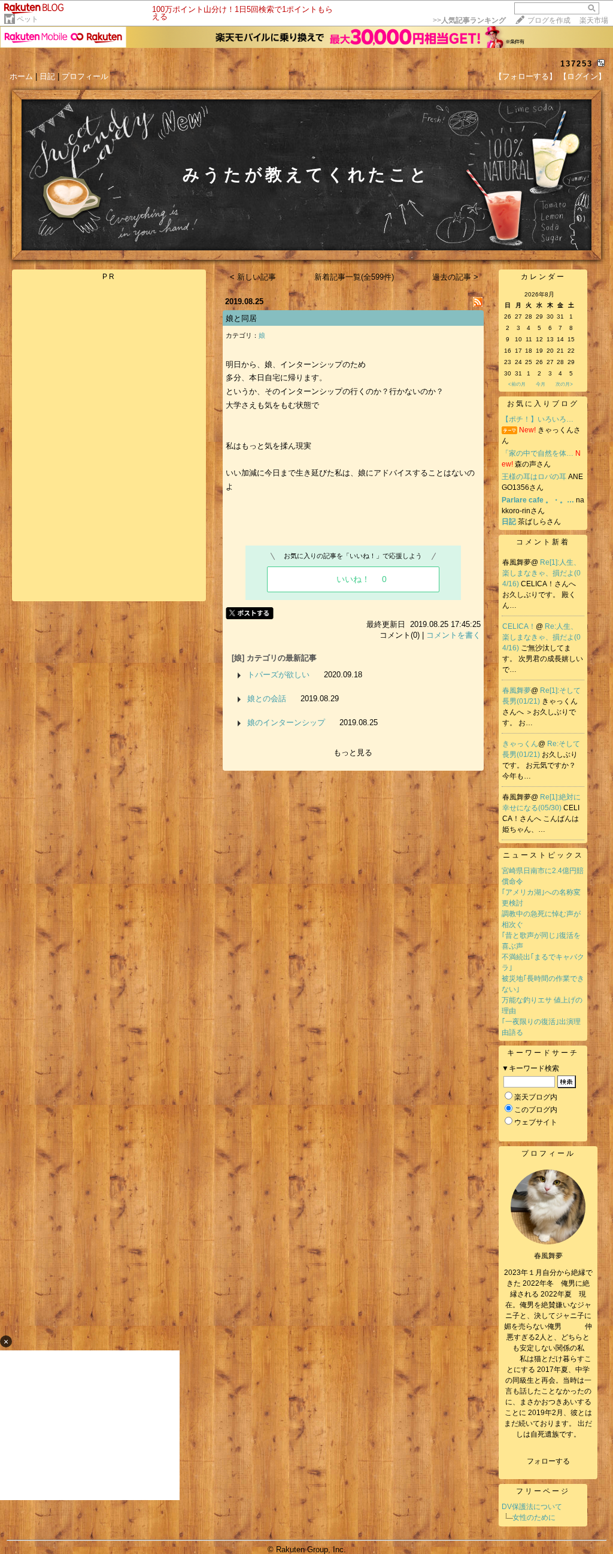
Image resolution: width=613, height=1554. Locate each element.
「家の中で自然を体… (537, 453)
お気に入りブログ (543, 403)
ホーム (21, 76)
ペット (27, 19)
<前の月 (517, 384)
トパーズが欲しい (278, 674)
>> (469, 20)
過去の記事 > (455, 276)
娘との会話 (266, 698)
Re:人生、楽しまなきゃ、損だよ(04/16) (541, 637)
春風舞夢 (516, 690)
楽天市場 (593, 20)
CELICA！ (519, 626)
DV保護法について (532, 1506)
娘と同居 (241, 318)
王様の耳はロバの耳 (534, 476)
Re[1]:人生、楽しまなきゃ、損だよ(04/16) (541, 573)
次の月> (564, 384)
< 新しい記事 (253, 276)
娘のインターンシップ (286, 722)
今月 (540, 384)
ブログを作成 (548, 20)
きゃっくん (520, 744)
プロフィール (85, 76)
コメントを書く (453, 635)
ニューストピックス (543, 855)
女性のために (534, 1517)
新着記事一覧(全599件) (354, 276)
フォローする (548, 1461)
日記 (47, 76)
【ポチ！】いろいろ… (537, 419)
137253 (576, 63)
